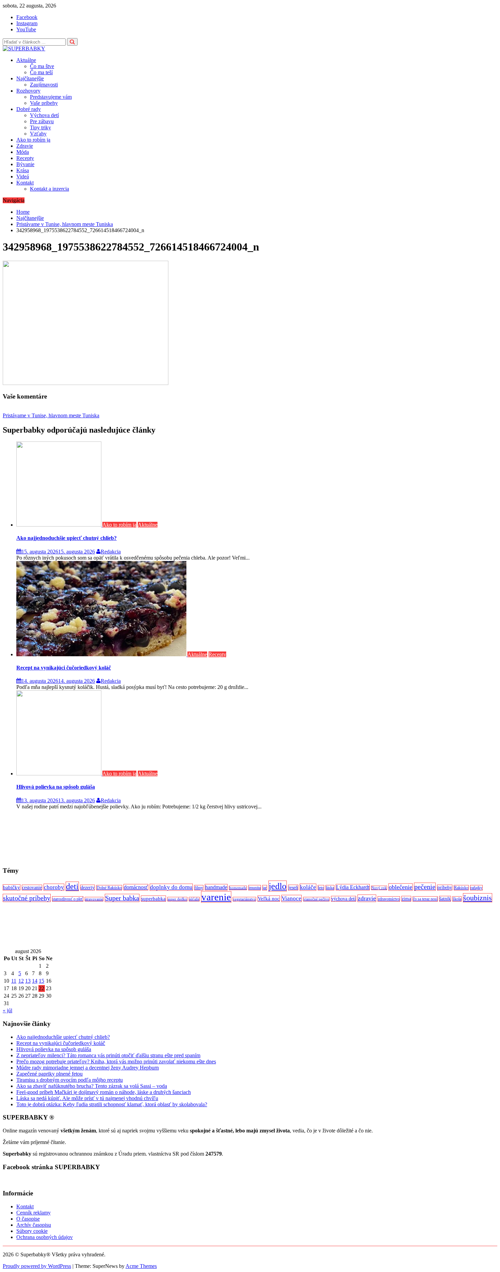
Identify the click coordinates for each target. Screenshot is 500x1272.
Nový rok (379, 888)
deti (72, 886)
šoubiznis (477, 897)
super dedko (177, 899)
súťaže (194, 899)
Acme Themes (141, 1266)
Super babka (122, 898)
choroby (54, 887)
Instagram (26, 23)
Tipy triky (40, 127)
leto (321, 887)
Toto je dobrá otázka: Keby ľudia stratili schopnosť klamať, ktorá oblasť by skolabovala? (111, 1104)
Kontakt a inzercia (49, 189)
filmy (199, 887)
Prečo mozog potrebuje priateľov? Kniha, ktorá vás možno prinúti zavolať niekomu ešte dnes (116, 1061)
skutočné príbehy (26, 898)
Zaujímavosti (44, 84)
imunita (255, 887)
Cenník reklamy (33, 1212)
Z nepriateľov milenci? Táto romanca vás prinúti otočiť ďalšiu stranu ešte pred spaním (108, 1055)
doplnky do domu (171, 887)
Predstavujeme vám (51, 97)
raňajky (476, 887)
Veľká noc (269, 898)
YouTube (26, 29)
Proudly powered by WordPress (37, 1266)
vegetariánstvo (244, 899)
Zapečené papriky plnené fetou (49, 1074)
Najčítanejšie (30, 78)
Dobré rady (28, 109)
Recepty (25, 158)
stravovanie (94, 899)
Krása (22, 170)
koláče (308, 887)
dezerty (88, 887)
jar (265, 887)
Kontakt (25, 183)
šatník (445, 898)
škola (457, 899)
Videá (22, 176)
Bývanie (25, 164)
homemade (238, 888)
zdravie (367, 898)
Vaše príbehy (44, 103)
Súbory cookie (32, 1231)
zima (406, 898)
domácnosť (136, 887)
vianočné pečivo (316, 899)
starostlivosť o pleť (67, 899)
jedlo (277, 886)
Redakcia (111, 551)
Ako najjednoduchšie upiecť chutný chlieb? (66, 538)
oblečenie (400, 887)
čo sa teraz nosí (425, 899)
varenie (216, 896)
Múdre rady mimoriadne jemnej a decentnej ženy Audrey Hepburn (87, 1067)
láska (330, 887)
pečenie (424, 886)
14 (34, 981)
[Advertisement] (207, 838)
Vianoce (291, 898)
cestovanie (32, 887)
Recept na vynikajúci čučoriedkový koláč (63, 668)
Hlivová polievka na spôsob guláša (55, 787)
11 (13, 981)
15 (41, 981)
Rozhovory (28, 91)
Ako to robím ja (33, 140)
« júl (7, 1010)
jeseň (293, 887)
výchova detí (343, 898)
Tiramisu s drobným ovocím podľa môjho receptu (69, 1080)
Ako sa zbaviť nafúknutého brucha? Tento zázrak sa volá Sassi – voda (91, 1086)
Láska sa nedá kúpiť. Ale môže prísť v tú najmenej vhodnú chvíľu (87, 1098)
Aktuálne (26, 60)
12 (21, 981)
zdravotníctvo (389, 899)
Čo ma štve (42, 66)
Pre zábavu (42, 121)
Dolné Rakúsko (109, 887)
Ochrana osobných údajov (44, 1237)
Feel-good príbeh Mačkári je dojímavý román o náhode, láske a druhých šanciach (103, 1092)
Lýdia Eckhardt (352, 887)
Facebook (26, 17)
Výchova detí (44, 115)
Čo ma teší (41, 72)
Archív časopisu (33, 1225)
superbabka (153, 898)
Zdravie (24, 146)
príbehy (444, 887)
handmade (216, 887)
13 (28, 981)
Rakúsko (461, 887)
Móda (22, 152)
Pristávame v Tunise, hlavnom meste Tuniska (51, 415)
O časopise (28, 1219)
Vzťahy (38, 133)
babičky (11, 887)
